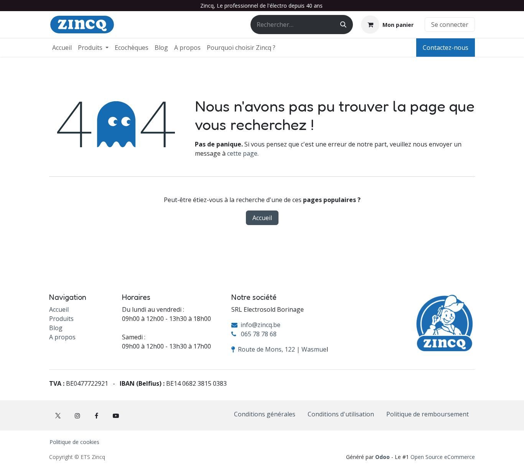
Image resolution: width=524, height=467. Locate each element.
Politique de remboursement (427, 414)
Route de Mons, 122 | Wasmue (282, 349)
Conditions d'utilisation (341, 414)
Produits (61, 318)
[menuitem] (62, 47)
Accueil (262, 218)
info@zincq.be (260, 325)
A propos (62, 337)
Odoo (383, 456)
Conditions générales (264, 414)
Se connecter (449, 24)
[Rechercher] (343, 24)
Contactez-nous (445, 47)
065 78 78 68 (259, 334)
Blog (56, 328)
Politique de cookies (74, 442)
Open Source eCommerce (442, 456)
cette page (242, 153)
